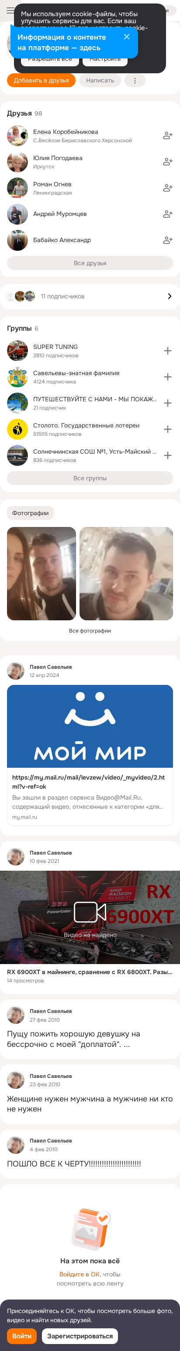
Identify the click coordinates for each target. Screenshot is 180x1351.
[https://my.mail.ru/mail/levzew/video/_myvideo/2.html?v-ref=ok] (90, 755)
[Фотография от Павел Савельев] (41, 573)
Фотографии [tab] (30, 513)
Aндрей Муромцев (60, 214)
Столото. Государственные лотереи (86, 425)
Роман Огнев (52, 184)
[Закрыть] (126, 37)
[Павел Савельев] (15, 671)
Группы (19, 328)
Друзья (19, 113)
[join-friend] (168, 135)
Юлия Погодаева (58, 158)
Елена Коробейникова (65, 132)
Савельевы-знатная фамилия (76, 373)
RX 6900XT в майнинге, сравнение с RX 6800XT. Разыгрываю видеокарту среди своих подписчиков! (90, 972)
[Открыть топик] (90, 1039)
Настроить (105, 58)
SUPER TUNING (55, 347)
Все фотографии (90, 630)
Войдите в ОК (79, 1274)
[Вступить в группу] (168, 350)
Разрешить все (50, 58)
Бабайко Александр (62, 240)
